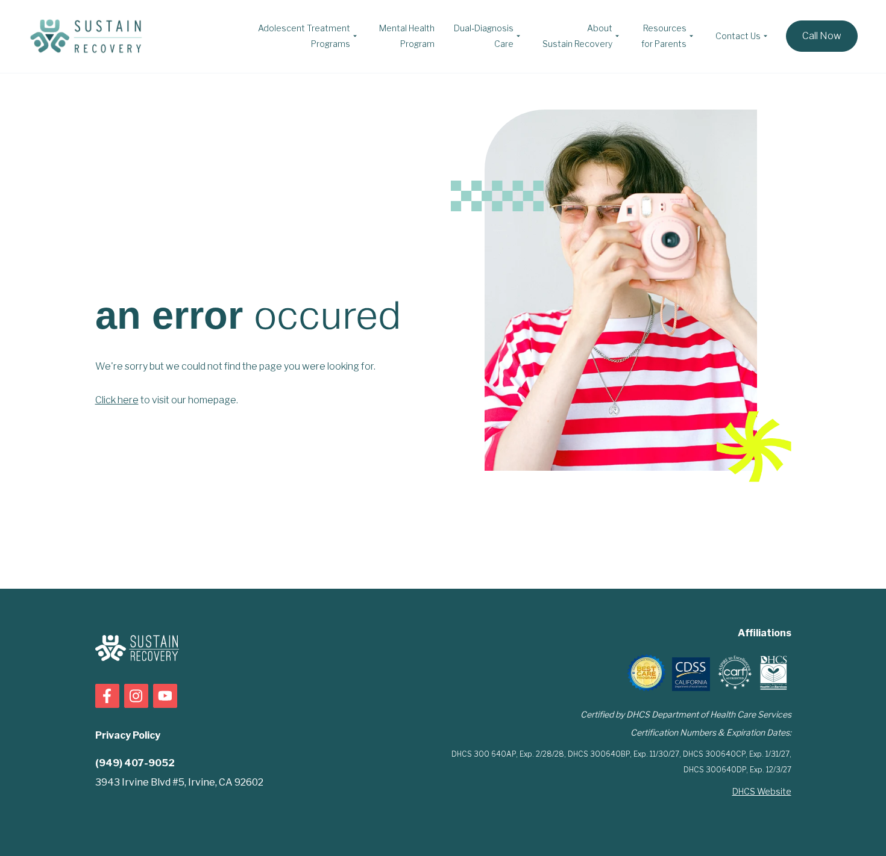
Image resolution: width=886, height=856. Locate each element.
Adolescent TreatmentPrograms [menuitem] (304, 36)
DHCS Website (761, 791)
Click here (117, 400)
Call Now (821, 36)
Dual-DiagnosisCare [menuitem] (484, 36)
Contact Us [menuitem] (738, 36)
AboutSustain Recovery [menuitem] (577, 36)
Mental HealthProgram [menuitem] (407, 36)
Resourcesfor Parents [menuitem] (663, 36)
